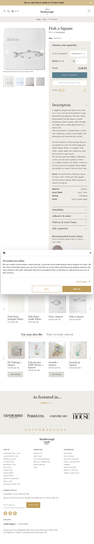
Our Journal (69, 456)
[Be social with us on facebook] (5, 513)
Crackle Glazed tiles (11, 484)
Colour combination (59, 53)
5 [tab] (83, 357)
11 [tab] (61, 430)
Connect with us (10, 490)
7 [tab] (47, 430)
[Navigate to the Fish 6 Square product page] (78, 304)
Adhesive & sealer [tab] (61, 216)
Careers (67, 465)
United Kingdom (9, 524)
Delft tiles (7, 481)
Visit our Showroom (42, 459)
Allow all (76, 289)
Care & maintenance (72, 462)
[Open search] (4, 11)
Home (38, 19)
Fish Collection (60, 32)
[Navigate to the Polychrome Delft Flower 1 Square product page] (37, 350)
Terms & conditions (71, 473)
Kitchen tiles (8, 462)
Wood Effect (8, 473)
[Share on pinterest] (60, 90)
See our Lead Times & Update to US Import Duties (44, 2)
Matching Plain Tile (69, 83)
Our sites (7, 520)
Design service (39, 465)
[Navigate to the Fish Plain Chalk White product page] (37, 304)
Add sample (15, 374)
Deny (46, 289)
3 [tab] (58, 311)
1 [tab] (53, 311)
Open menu (89, 11)
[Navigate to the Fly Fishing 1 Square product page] (16, 350)
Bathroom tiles (9, 465)
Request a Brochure (42, 462)
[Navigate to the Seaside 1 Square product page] (57, 350)
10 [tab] (58, 430)
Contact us (38, 453)
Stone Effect (8, 476)
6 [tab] (43, 430)
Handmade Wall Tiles (11, 453)
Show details (81, 282)
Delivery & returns (71, 459)
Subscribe (33, 505)
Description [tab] (61, 105)
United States (23, 524)
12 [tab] (65, 430)
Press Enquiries (70, 467)
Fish (44, 19)
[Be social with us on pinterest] (15, 513)
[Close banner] (90, 253)
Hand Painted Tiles (10, 456)
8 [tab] (51, 430)
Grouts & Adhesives (11, 478)
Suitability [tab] (58, 210)
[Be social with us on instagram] (10, 513)
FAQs (35, 467)
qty (74, 61)
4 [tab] (61, 311)
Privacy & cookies (71, 470)
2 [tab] (56, 311)
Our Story (68, 453)
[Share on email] (63, 90)
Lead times (38, 456)
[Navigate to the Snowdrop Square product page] (78, 350)
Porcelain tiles (9, 459)
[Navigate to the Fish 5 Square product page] (57, 304)
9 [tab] (54, 430)
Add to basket (69, 75)
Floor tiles (7, 470)
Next (42, 51)
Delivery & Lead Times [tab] (64, 222)
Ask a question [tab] (60, 229)
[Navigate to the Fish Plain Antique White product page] (16, 304)
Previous (7, 51)
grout (83, 174)
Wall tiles (7, 467)
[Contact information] (8, 11)
